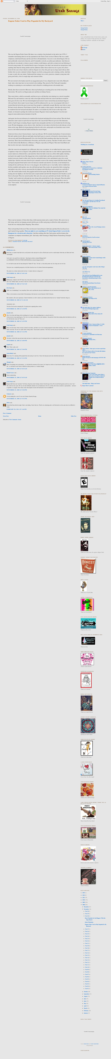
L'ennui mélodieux (87, 333)
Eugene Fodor (17, 241)
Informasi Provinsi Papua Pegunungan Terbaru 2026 (95, 191)
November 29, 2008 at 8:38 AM (17, 377)
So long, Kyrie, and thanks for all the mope (92, 334)
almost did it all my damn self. (95, 314)
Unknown (9, 394)
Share (82, 21)
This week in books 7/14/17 (95, 247)
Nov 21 (87, 943)
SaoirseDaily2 (10, 353)
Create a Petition (89, 130)
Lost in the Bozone (87, 173)
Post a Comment (7, 413)
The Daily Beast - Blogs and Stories (91, 383)
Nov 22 (87, 941)
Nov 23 (87, 938)
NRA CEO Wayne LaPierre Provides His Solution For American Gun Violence (93, 351)
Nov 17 (87, 950)
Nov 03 (87, 984)
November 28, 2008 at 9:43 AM (17, 284)
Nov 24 (87, 936)
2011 (83, 897)
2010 (83, 900)
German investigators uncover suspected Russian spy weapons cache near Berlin (93, 185)
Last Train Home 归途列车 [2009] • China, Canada (97, 364)
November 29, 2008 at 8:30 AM (17, 369)
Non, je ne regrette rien (88, 312)
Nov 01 (87, 988)
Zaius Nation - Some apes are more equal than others (93, 349)
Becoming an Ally (93, 298)
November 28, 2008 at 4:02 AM (17, 273)
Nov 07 (87, 974)
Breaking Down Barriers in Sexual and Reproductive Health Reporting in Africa (91, 277)
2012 (83, 895)
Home (39, 416)
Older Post (73, 416)
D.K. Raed (9, 288)
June (85, 1001)
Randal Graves (10, 373)
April (85, 1006)
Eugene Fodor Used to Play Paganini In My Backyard (30, 21)
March (85, 1008)
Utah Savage (55, 7)
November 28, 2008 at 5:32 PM (17, 358)
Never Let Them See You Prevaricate (91, 237)
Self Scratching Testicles (94, 174)
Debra (8, 402)
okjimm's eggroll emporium (89, 287)
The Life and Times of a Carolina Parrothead (93, 200)
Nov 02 (87, 986)
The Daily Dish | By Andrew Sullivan (91, 307)
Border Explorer (86, 256)
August (86, 996)
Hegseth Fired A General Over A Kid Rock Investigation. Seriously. (92, 168)
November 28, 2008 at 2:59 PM (17, 321)
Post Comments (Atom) (15, 419)
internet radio (86, 1043)
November (86, 909)
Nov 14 (87, 957)
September (86, 994)
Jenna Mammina (89, 922)
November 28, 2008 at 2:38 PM (17, 309)
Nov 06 (87, 977)
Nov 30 (87, 911)
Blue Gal (84, 217)
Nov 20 (87, 946)
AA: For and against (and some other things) (93, 267)
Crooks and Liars (86, 166)
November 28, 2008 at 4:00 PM (17, 340)
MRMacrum (10, 250)
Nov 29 (87, 913)
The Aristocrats (86, 190)
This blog (84, 268)
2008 (83, 904)
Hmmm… (84, 163)
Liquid (8, 344)
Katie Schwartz (86, 356)
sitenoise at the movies (87, 363)
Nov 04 (87, 981)
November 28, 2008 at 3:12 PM (17, 332)
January (86, 1013)
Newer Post (6, 416)
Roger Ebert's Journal (87, 385)
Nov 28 (87, 916)
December (86, 907)
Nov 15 (87, 955)
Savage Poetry (84, 29)
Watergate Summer (87, 338)
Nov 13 (87, 960)
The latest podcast (86, 218)
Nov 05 (87, 979)
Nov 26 (87, 931)
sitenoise (83, 49)
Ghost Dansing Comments (88, 373)
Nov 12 (87, 962)
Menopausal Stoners (87, 297)
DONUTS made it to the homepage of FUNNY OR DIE (93, 358)
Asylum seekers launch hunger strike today (97, 258)
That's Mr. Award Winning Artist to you (97, 227)
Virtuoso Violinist (27, 241)
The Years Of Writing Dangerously (90, 309)
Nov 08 (87, 972)
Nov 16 (87, 953)
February (86, 1010)
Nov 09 (87, 969)
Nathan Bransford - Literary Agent (91, 246)
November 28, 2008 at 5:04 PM (17, 349)
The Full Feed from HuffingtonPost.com (92, 275)
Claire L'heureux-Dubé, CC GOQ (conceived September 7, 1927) (96, 324)
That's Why (85, 222)
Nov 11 (87, 965)
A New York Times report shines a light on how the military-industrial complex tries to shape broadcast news (97, 377)
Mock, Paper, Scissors (87, 161)
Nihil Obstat (85, 323)
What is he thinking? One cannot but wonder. (97, 208)
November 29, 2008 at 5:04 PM (17, 390)
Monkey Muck (86, 225)
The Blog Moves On (86, 242)
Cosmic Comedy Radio (95, 1043)
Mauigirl (9, 362)
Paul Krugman (86, 241)
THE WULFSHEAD (87, 206)
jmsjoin (8, 313)
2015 (83, 893)
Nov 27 (87, 929)
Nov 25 (87, 934)
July (85, 999)
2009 (83, 902)
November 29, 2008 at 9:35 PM (17, 398)
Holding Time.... (92, 339)
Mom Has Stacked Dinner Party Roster (91, 283)
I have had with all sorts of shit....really (95, 288)
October (86, 991)
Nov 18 (87, 948)
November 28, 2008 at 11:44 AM (17, 300)
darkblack (84, 236)
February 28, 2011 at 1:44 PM (17, 409)
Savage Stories (84, 28)
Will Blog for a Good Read (87, 144)
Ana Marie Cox (86, 272)
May (85, 1003)
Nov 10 (87, 967)
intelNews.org (85, 183)
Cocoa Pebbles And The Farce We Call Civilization (91, 202)
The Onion (85, 282)
